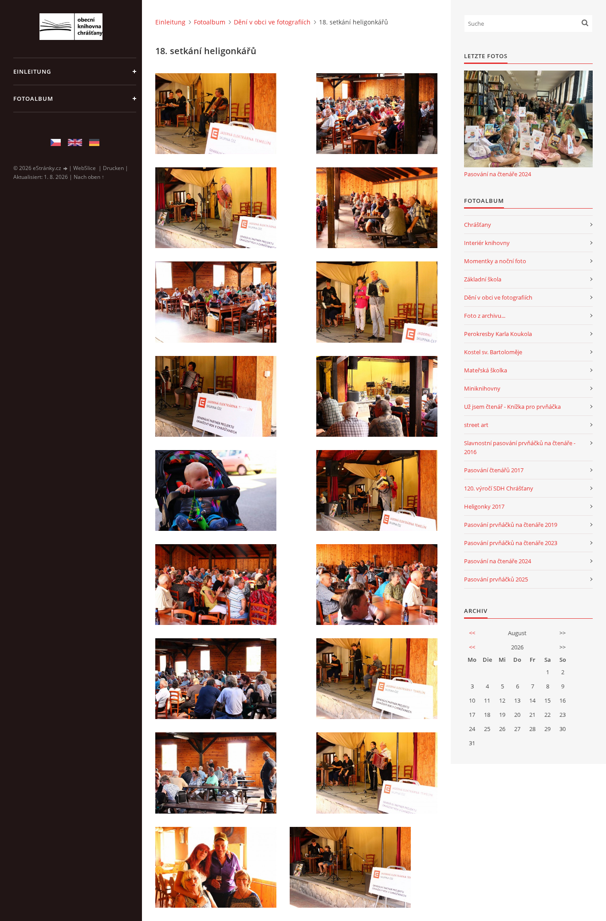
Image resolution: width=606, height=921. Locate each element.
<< (472, 633)
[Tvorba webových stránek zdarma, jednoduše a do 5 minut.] (66, 168)
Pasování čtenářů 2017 (493, 470)
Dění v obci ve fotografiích (272, 22)
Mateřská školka (485, 370)
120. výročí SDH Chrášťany (498, 488)
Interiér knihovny (487, 243)
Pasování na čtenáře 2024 (497, 174)
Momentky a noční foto (495, 261)
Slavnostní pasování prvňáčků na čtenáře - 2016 (519, 447)
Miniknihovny (482, 388)
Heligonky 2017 (484, 506)
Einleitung (32, 71)
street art (476, 425)
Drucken (113, 168)
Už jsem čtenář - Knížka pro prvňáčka (512, 407)
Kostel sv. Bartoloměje (493, 352)
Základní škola (482, 279)
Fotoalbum (33, 99)
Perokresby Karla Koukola (498, 334)
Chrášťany (477, 225)
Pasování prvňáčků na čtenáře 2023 (510, 543)
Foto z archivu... (484, 316)
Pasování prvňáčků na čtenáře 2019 (510, 525)
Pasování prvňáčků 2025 (496, 579)
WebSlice (84, 168)
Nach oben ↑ (89, 177)
